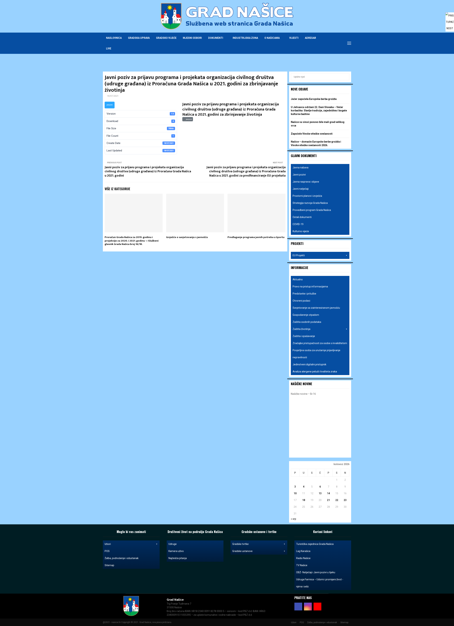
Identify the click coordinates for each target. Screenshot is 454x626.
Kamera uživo (176, 551)
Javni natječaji (301, 188)
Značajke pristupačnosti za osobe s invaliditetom (320, 343)
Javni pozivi (299, 174)
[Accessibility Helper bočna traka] (449, 16)
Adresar (310, 37)
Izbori (108, 544)
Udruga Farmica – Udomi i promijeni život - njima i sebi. (319, 583)
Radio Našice (303, 558)
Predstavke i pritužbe (304, 293)
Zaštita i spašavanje (304, 336)
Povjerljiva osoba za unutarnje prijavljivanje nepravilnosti (316, 354)
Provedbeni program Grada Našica (312, 210)
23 (345, 500)
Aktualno (298, 279)
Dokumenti (215, 37)
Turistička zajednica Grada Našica (315, 544)
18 (303, 500)
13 (320, 493)
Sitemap (109, 565)
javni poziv (188, 119)
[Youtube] (339, 43)
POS (107, 551)
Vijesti (293, 37)
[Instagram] (335, 43)
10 (295, 493)
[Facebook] (331, 43)
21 (328, 500)
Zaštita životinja (301, 329)
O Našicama (272, 37)
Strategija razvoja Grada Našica (310, 203)
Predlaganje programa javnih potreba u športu (256, 237)
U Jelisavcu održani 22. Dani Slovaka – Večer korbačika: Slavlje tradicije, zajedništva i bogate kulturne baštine (319, 110)
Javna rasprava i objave (306, 181)
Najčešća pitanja (177, 558)
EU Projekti (299, 255)
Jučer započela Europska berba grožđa (314, 99)
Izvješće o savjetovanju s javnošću (187, 237)
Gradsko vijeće (166, 37)
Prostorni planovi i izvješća (307, 195)
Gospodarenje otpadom (306, 314)
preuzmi (110, 105)
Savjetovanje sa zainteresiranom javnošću (316, 307)
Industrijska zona (245, 37)
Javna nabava (300, 167)
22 (336, 500)
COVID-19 (298, 224)
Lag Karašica (303, 551)
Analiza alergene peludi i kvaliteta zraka (315, 371)
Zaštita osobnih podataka (307, 322)
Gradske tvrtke (240, 544)
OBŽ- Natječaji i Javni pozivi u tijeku (315, 572)
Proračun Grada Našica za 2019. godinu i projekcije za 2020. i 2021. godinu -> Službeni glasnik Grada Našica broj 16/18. (132, 240)
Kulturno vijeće (301, 231)
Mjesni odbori (192, 37)
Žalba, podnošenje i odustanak (122, 558)
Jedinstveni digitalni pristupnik (309, 364)
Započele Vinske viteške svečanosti (312, 133)
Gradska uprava (139, 37)
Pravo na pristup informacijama (310, 286)
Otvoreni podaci (301, 300)
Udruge (172, 544)
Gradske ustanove (242, 551)
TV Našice (301, 565)
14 (328, 493)
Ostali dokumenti (302, 217)
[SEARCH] (345, 76)
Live (108, 48)
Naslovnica (114, 37)
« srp (293, 518)
